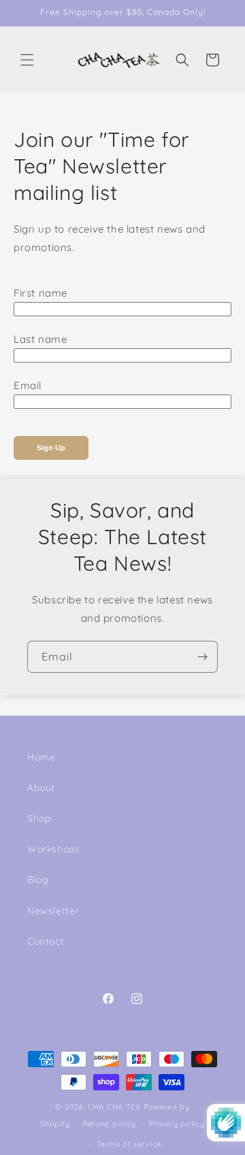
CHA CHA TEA (114, 1106)
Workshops (53, 849)
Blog (37, 879)
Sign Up (51, 447)
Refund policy (109, 1123)
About (41, 788)
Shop (38, 818)
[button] (27, 60)
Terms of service (129, 1144)
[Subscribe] (202, 657)
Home (41, 757)
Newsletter (53, 911)
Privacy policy (177, 1123)
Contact (45, 941)
